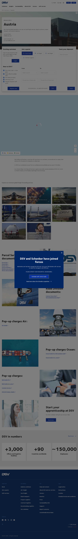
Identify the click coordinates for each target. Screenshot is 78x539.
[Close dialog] (62, 253)
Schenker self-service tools (39, 276)
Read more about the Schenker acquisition (38, 281)
